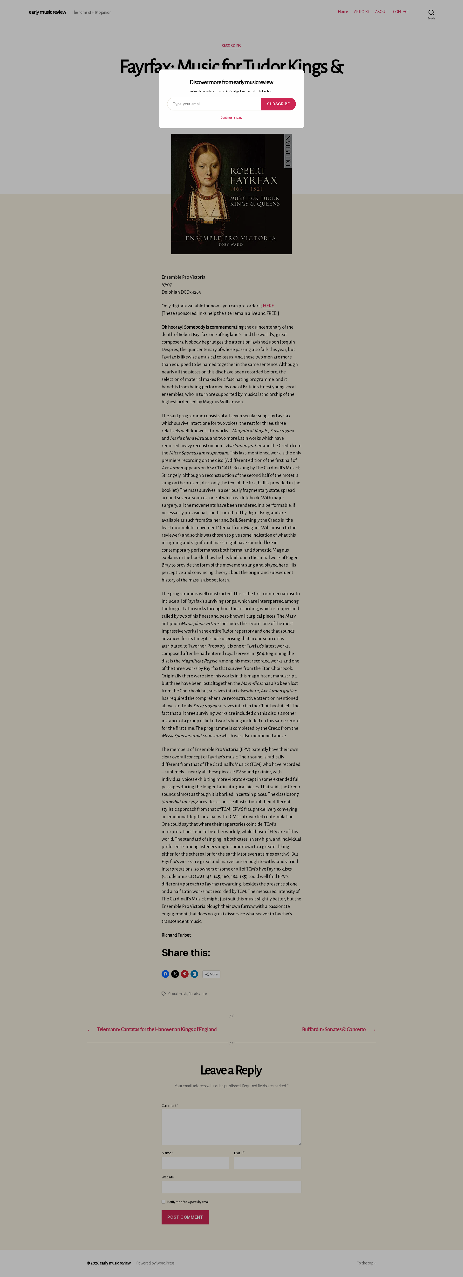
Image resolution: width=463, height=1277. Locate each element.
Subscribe (278, 103)
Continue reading (232, 117)
